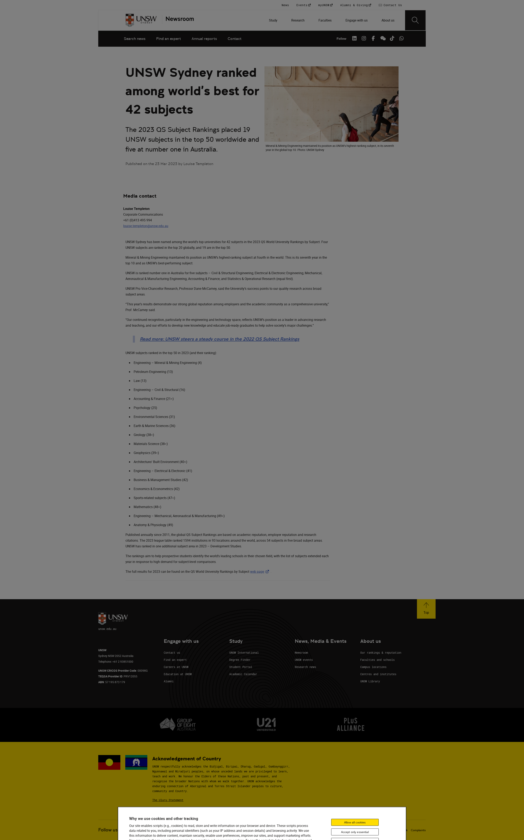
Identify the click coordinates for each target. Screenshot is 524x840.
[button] (426, 609)
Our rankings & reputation (380, 652)
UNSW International (244, 652)
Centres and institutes (378, 674)
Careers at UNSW (176, 667)
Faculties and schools (377, 660)
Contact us (172, 652)
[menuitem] (273, 20)
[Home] (141, 20)
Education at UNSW (178, 674)
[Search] (415, 20)
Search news (135, 38)
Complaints (418, 830)
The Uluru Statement (167, 800)
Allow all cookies (355, 822)
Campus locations (373, 667)
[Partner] (178, 20)
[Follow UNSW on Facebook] (373, 38)
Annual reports (204, 38)
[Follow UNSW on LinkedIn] (354, 38)
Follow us (108, 829)
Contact (235, 38)
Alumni (169, 681)
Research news (305, 667)
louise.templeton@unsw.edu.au (145, 226)
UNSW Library (370, 681)
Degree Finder (240, 660)
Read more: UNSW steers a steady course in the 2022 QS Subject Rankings (219, 339)
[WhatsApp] (401, 38)
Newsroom (301, 652)
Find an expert (168, 38)
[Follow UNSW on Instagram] (363, 38)
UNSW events (304, 660)
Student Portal (240, 667)
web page (260, 571)
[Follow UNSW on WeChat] (382, 38)
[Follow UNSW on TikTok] (392, 38)
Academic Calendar (243, 674)
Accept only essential (355, 831)
